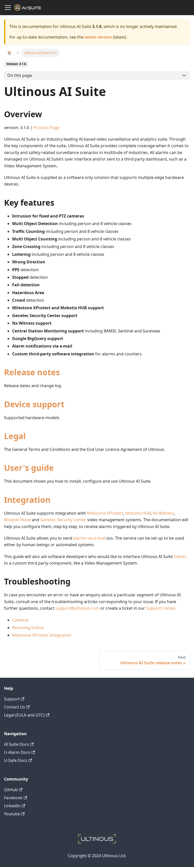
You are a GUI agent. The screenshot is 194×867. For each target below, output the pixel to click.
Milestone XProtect (105, 513)
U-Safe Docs (15, 760)
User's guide (29, 467)
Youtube (12, 814)
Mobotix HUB (138, 513)
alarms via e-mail (89, 538)
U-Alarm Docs (17, 752)
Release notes (32, 372)
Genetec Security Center (63, 519)
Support (12, 699)
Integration (27, 499)
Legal (15, 435)
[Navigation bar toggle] (8, 7)
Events (180, 556)
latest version (98, 37)
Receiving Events (28, 627)
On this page (19, 75)
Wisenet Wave (17, 519)
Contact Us (14, 707)
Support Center (160, 608)
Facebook (13, 797)
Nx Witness (163, 513)
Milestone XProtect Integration (41, 635)
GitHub (11, 789)
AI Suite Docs (16, 744)
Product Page (46, 127)
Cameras (20, 620)
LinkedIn (12, 806)
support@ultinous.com (77, 608)
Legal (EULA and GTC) (24, 715)
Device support (34, 404)
